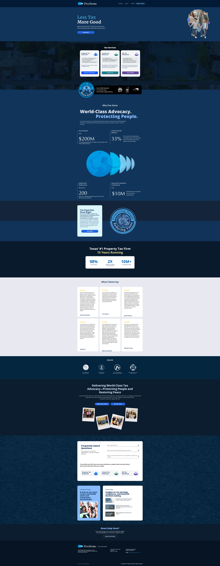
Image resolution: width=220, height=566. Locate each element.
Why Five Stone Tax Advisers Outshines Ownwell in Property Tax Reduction (124, 507)
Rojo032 (87, 563)
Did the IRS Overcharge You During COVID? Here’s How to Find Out (124, 499)
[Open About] (128, 3)
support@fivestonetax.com (134, 552)
